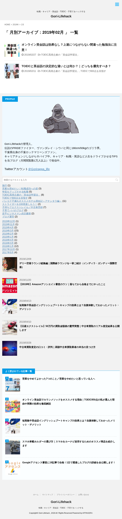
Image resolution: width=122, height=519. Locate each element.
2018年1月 (8, 246)
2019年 (16, 24)
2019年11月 (8, 224)
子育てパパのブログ (13, 210)
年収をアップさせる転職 (15, 191)
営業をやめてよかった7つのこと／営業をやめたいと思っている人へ (58, 378)
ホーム (36, 495)
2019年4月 (8, 227)
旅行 (4, 185)
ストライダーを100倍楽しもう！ (19, 204)
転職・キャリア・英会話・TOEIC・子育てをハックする (61, 508)
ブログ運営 (8, 216)
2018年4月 (8, 240)
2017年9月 (8, 252)
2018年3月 (8, 243)
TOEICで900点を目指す (93, 71)
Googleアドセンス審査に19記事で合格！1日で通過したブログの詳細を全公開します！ (68, 462)
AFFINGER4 (87, 513)
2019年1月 (8, 237)
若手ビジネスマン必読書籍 (16, 213)
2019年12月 (8, 221)
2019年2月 (8, 233)
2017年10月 (8, 249)
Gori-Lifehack (61, 16)
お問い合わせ (83, 495)
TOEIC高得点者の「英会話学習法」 (60, 54)
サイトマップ (47, 495)
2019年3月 (8, 230)
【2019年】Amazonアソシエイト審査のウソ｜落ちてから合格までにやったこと (62, 284)
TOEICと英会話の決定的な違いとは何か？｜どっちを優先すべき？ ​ (67, 66)
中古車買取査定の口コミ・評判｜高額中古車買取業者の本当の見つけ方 (57, 347)
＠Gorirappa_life (39, 169)
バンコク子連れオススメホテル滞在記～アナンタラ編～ (32, 201)
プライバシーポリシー (66, 495)
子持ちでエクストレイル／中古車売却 (22, 207)
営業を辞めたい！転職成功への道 (20, 188)
